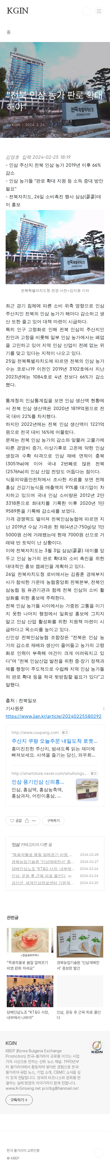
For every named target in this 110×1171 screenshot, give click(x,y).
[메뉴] (99, 11)
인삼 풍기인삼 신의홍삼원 (36, 782)
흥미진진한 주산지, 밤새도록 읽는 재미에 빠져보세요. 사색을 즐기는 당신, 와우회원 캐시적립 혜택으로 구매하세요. (54, 752)
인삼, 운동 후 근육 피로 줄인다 (39, 875)
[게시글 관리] (34, 821)
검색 (86, 11)
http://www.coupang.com (35, 732)
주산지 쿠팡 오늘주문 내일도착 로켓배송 (55, 741)
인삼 (15, 844)
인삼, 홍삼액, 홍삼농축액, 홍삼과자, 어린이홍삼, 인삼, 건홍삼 (37, 793)
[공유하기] (26, 821)
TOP (98, 1152)
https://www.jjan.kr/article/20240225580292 (54, 716)
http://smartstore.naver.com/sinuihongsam (49, 773)
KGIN (18, 11)
